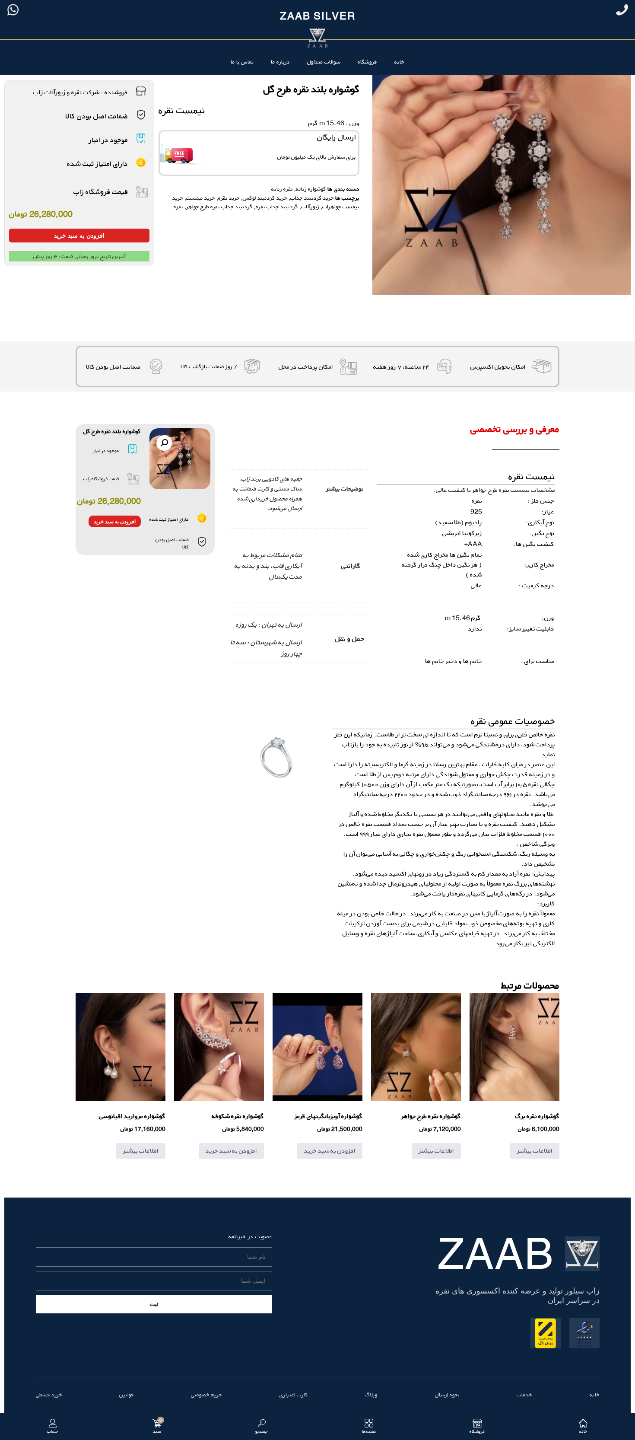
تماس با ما (242, 61)
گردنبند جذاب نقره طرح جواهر (219, 206)
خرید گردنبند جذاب (312, 198)
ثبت (154, 1304)
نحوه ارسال (447, 1394)
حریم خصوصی (206, 1394)
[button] (164, 443)
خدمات (524, 1394)
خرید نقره (229, 198)
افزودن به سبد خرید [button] (330, 1151)
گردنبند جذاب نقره (277, 206)
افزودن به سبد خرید (79, 235)
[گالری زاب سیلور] (276, 757)
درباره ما (280, 61)
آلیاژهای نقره (381, 933)
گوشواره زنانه (311, 189)
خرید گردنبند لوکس (265, 198)
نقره (178, 206)
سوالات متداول (323, 61)
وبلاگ (371, 1394)
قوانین (126, 1394)
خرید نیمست (200, 198)
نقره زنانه (282, 189)
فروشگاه (367, 61)
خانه (399, 61)
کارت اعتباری (293, 1394)
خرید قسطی (49, 1394)
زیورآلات (310, 206)
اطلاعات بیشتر (534, 1151)
